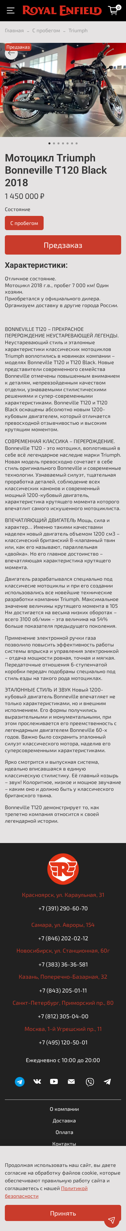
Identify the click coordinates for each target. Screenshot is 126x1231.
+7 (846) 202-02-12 (63, 938)
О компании (64, 1109)
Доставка (64, 1120)
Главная (14, 30)
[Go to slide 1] (49, 143)
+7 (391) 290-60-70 (63, 908)
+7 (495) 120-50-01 (63, 1042)
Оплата (64, 1132)
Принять (63, 1213)
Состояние (17, 209)
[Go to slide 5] (67, 143)
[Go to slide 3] (58, 143)
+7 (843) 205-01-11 (63, 990)
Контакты (64, 1143)
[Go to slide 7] (77, 143)
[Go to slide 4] (63, 143)
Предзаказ (63, 244)
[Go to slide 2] (54, 143)
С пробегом (46, 30)
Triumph (78, 30)
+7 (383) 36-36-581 (63, 964)
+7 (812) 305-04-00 (63, 1016)
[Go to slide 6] (72, 143)
